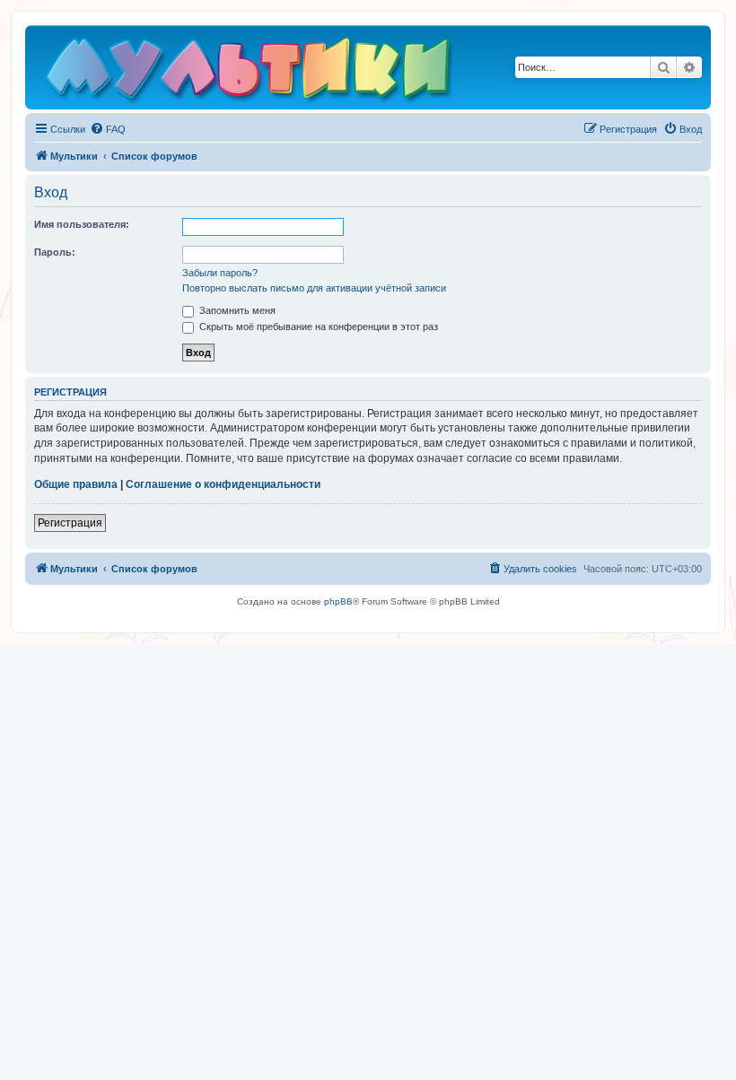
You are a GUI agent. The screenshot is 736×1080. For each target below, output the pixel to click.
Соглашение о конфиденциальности (223, 484)
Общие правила (76, 484)
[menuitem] (108, 129)
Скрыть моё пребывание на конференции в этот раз (317, 326)
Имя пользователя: (81, 224)
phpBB (338, 601)
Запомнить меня (236, 310)
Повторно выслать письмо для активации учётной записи (314, 288)
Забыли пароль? (220, 272)
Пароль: (54, 252)
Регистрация (70, 523)
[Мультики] (250, 72)
